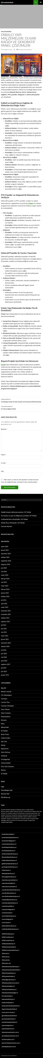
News (2, 724)
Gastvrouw (8, 815)
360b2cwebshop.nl (8, 937)
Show (39, 815)
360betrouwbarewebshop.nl (10, 950)
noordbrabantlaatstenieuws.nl (11, 890)
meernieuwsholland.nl (8, 883)
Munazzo (4, 720)
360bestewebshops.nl (8, 943)
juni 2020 (4, 653)
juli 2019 (3, 668)
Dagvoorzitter (35, 811)
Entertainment (21, 813)
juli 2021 (3, 625)
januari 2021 (5, 639)
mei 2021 (4, 632)
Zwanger (25, 820)
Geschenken (15, 815)
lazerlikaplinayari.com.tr (9, 1046)
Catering (16, 811)
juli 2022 (3, 600)
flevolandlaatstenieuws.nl (9, 857)
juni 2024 (4, 568)
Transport (8, 818)
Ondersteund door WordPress (9, 1055)
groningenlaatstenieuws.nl (10, 867)
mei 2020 (4, 657)
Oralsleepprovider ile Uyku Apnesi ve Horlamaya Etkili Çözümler (21, 401)
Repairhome (4, 749)
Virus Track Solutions (7, 766)
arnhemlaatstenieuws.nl (9, 844)
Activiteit (3, 809)
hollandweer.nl (6, 870)
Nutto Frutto (5, 734)
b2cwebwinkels (7, 2)
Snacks (2, 816)
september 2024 (6, 561)
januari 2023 (5, 593)
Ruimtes (31, 815)
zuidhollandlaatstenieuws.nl (10, 929)
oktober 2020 (5, 646)
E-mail (3, 463)
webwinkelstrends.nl (8, 1029)
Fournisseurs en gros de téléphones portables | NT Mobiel (18, 516)
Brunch (32, 809)
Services (35, 815)
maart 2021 (4, 636)
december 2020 (6, 643)
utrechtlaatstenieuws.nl (9, 916)
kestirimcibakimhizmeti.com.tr (11, 1043)
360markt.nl (5, 953)
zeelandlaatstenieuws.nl (9, 926)
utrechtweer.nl (6, 922)
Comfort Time (5, 702)
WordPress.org (5, 797)
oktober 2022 (5, 596)
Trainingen (3, 818)
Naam (3, 454)
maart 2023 (4, 586)
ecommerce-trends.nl (8, 1012)
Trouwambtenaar (16, 818)
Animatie (8, 809)
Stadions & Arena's (32, 816)
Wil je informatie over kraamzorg (15, 820)
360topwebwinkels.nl (8, 976)
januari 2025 (5, 550)
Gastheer (3, 815)
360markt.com (6, 963)
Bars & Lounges (26, 809)
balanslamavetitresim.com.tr (10, 1032)
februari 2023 (5, 589)
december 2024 (6, 554)
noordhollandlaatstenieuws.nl (11, 896)
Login (2, 786)
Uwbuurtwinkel (5, 763)
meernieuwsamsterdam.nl (10, 880)
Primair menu (40, 2)
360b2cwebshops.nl (8, 940)
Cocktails (20, 811)
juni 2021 (4, 628)
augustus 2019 (5, 664)
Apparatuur (13, 809)
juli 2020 (3, 650)
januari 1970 (5, 675)
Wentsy (3, 770)
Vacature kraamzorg (30, 818)
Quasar (3, 745)
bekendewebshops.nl (8, 999)
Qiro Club (4, 741)
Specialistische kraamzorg (11, 816)
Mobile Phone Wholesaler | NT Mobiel (12, 523)
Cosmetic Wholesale (7, 706)
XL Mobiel (4, 773)
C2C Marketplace (6, 695)
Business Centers (5, 811)
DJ (6, 813)
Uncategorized (6, 31)
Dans (41, 811)
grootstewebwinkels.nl (8, 1019)
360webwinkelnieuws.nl (9, 989)
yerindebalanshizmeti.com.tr (10, 1036)
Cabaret (12, 811)
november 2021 (6, 614)
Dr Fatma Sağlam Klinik (8, 408)
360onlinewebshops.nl (9, 973)
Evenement (28, 813)
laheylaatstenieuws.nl (8, 873)
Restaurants (25, 815)
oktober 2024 (5, 557)
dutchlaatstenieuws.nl (8, 850)
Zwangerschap (31, 820)
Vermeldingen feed (6, 790)
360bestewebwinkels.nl (9, 947)
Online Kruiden (5, 738)
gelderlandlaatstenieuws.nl (10, 864)
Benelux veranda (6, 691)
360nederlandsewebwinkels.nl (11, 970)
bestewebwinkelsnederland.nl (11, 1006)
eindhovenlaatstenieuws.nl (10, 854)
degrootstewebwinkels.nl (9, 1009)
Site (2, 471)
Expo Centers (34, 813)
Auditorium (19, 809)
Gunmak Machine (6, 526)
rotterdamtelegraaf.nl (8, 909)
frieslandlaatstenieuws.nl (9, 860)
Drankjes (10, 813)
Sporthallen (20, 816)
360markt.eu (6, 957)
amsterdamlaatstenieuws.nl (10, 837)
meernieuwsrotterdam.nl (9, 886)
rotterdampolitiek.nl (8, 906)
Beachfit (3, 688)
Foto (39, 813)
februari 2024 (5, 579)
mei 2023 (4, 582)
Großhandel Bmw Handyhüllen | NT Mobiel (14, 519)
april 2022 (4, 603)
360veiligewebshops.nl (9, 979)
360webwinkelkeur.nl (8, 986)
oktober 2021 (5, 618)
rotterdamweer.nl (7, 913)
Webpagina (3, 820)
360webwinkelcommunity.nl (10, 983)
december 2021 (6, 611)
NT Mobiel (4, 731)
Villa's (37, 818)
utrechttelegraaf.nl (7, 919)
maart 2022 (4, 607)
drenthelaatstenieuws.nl (9, 847)
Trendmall (4, 756)
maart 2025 (4, 546)
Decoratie (3, 813)
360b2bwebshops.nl (8, 934)
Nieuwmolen (5, 727)
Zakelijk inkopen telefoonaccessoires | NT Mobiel (16, 512)
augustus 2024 (5, 564)
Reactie (4, 429)
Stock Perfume (5, 752)
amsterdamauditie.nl (8, 834)
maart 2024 (4, 575)
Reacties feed (5, 794)
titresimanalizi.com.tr (8, 1039)
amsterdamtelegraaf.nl (8, 841)
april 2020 (4, 661)
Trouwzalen (23, 818)
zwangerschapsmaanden (7, 822)
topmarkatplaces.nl (7, 1025)
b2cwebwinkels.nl (7, 996)
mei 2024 (4, 571)
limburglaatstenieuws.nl (9, 877)
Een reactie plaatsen (25, 49)
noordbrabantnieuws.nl (9, 893)
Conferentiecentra (27, 811)
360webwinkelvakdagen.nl (10, 993)
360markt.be (6, 960)
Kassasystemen (5, 716)
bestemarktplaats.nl (8, 1002)
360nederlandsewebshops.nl (10, 966)
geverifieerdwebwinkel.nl (9, 1015)
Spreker (25, 816)
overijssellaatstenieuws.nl (9, 899)
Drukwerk (14, 813)
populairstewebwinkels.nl (9, 1022)
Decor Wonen (5, 709)
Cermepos (4, 699)
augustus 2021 (5, 621)
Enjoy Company (6, 713)
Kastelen (20, 815)
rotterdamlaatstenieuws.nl (10, 903)
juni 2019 (4, 671)
